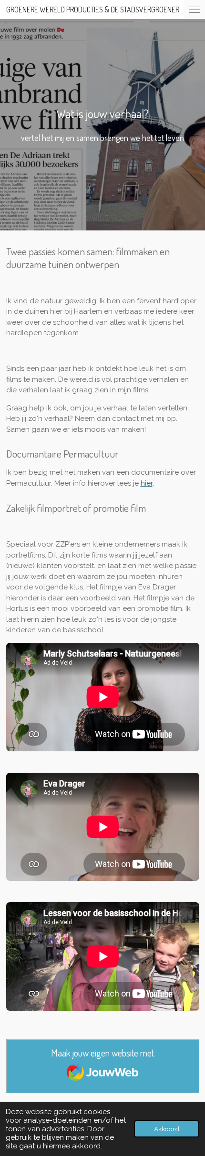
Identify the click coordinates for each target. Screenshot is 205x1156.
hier (147, 483)
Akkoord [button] (166, 1129)
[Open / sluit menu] (194, 9)
